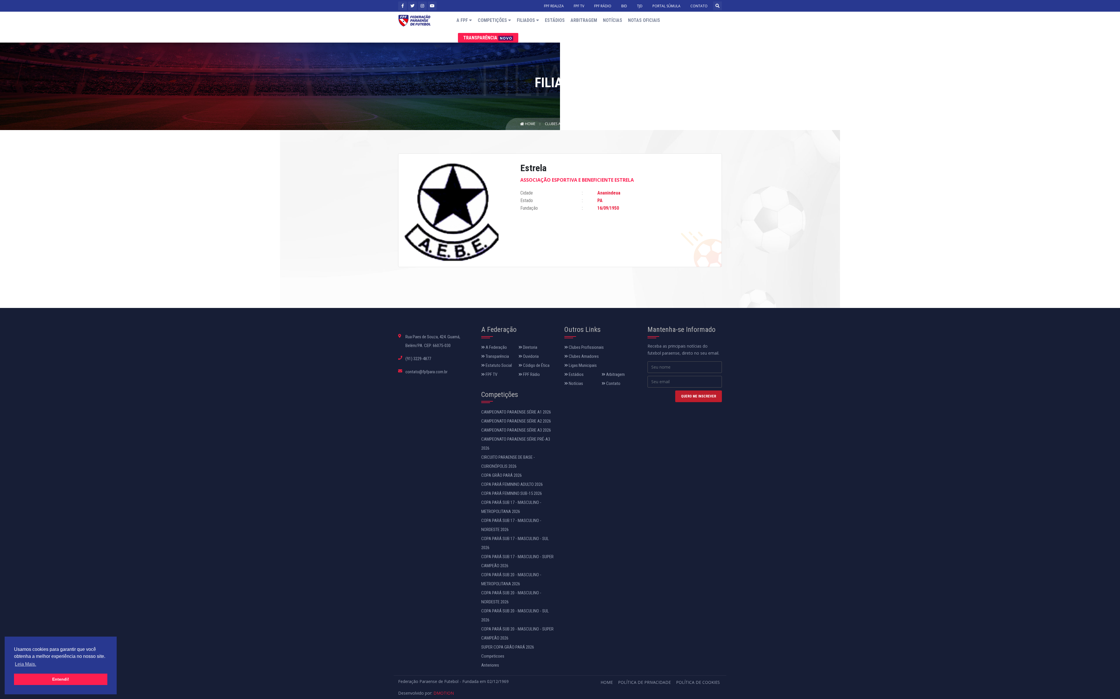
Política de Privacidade (644, 682)
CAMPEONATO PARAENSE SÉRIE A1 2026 (516, 412)
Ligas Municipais (582, 365)
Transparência (480, 38)
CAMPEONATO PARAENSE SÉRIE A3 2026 (516, 430)
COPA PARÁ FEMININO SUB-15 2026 (511, 493)
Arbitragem (583, 20)
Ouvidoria (530, 356)
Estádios (555, 20)
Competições (493, 20)
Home (530, 123)
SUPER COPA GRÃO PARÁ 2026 (507, 647)
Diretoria (529, 347)
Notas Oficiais (644, 20)
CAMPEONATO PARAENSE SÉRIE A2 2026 (516, 421)
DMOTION (443, 693)
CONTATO (699, 5)
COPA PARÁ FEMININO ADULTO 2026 (512, 484)
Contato (612, 383)
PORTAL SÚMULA (666, 5)
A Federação (496, 347)
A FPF (462, 20)
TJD (640, 5)
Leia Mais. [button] (25, 664)
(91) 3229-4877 (418, 358)
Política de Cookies (698, 682)
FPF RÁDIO (602, 5)
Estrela (593, 123)
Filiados (526, 20)
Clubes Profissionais (586, 347)
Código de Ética (536, 365)
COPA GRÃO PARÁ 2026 (501, 475)
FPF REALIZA (554, 5)
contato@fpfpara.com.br (426, 371)
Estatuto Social (498, 365)
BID (624, 5)
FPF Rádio (531, 374)
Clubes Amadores (561, 123)
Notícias (612, 20)
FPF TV (579, 5)
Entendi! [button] (60, 679)
